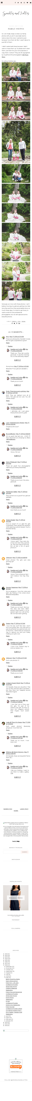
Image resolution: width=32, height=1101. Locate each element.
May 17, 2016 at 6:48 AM (20, 557)
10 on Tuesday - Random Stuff (14, 1012)
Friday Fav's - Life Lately (12, 983)
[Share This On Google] (19, 323)
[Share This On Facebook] (12, 323)
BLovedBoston (10, 434)
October (8, 969)
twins (23, 321)
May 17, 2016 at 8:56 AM (19, 449)
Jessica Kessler (10, 520)
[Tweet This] (15, 323)
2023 (6, 954)
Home (16, 810)
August (8, 973)
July (7, 974)
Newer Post (8, 809)
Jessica (8, 623)
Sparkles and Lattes (16, 349)
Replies (10, 346)
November (9, 968)
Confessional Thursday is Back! (14, 1008)
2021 (6, 957)
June (7, 976)
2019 (6, 960)
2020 (6, 958)
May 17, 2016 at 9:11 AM (18, 623)
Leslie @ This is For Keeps (14, 722)
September (9, 971)
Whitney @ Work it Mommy (15, 752)
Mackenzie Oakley (11, 492)
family (14, 321)
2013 (6, 1025)
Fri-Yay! (8, 1001)
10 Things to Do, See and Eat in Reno (16, 916)
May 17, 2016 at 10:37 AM (19, 737)
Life (19, 321)
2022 (6, 955)
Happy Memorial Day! (12, 981)
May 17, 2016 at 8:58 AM (19, 571)
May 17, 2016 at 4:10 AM (21, 366)
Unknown (9, 557)
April (7, 1016)
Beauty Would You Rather (13, 979)
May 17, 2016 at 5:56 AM (23, 434)
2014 (6, 1024)
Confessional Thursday (12, 984)
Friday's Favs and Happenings (14, 992)
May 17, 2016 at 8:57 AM (19, 506)
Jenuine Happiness (12, 587)
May (7, 977)
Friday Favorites (10, 1006)
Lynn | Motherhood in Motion (15, 423)
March (8, 1017)
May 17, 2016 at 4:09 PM (19, 767)
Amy (7, 336)
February (8, 1019)
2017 (6, 963)
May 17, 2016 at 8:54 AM (19, 350)
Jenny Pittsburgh (11, 462)
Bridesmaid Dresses (16, 897)
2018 (6, 961)
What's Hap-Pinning (11, 986)
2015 (6, 1022)
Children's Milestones (11, 988)
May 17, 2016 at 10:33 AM (19, 701)
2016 (6, 965)
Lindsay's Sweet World (13, 683)
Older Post (23, 809)
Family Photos (10, 997)
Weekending (9, 990)
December (9, 966)
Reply (8, 343)
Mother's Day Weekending (13, 1005)
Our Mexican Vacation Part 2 (13, 1010)
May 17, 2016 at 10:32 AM (19, 643)
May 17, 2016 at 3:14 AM (17, 336)
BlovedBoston (10, 439)
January (8, 1020)
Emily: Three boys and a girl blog (16, 391)
